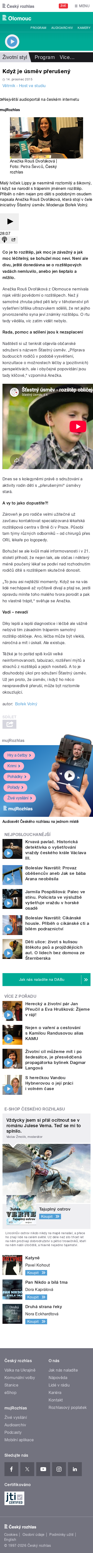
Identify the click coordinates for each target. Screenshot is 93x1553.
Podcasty (13, 1432)
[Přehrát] (9, 221)
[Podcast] (4, 240)
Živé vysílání (17, 798)
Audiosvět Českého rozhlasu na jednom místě (40, 822)
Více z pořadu (20, 996)
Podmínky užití (61, 1535)
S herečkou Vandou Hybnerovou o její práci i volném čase (49, 1083)
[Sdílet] (13, 240)
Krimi (11, 766)
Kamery (84, 28)
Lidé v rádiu (59, 1385)
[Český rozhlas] (18, 6)
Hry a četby (17, 755)
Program (38, 28)
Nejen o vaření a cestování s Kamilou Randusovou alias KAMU (54, 1033)
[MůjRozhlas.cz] (10, 110)
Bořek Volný (26, 704)
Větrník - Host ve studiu (24, 85)
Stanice (11, 1385)
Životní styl (14, 57)
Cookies (11, 1535)
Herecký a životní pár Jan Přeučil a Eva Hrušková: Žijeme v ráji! (57, 1009)
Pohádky (15, 776)
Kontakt (56, 1400)
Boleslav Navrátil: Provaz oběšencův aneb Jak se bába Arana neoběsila (55, 873)
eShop (10, 1392)
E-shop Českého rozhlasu (34, 1109)
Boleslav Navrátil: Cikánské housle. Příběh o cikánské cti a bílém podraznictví (57, 923)
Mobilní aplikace (19, 1440)
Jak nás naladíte (63, 1370)
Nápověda (58, 1377)
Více (67, 57)
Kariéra (55, 1392)
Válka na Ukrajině (19, 1370)
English (10, 1540)
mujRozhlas (13, 740)
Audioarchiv (62, 28)
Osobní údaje (34, 1535)
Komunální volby (19, 1377)
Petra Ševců (32, 166)
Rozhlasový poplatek (68, 1407)
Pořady (13, 787)
